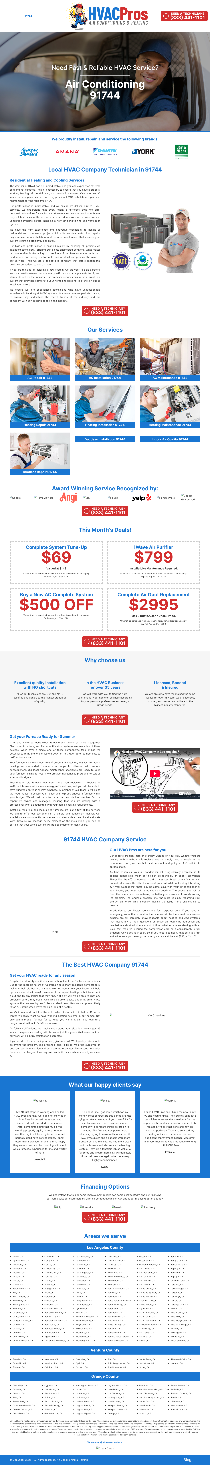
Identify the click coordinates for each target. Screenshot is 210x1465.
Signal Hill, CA (146, 1308)
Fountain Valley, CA (53, 1405)
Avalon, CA (18, 1280)
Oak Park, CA (51, 1367)
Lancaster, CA (83, 1280)
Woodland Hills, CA (180, 1340)
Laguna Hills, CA (84, 1409)
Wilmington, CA (178, 1332)
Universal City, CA (180, 1280)
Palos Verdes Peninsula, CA (121, 1300)
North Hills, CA (115, 1272)
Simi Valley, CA (146, 1363)
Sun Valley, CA (146, 1332)
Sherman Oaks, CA (148, 1300)
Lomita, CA (81, 1296)
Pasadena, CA (115, 1312)
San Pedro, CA (146, 1284)
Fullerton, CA (50, 1409)
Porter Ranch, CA (116, 1332)
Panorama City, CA (117, 1304)
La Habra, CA (82, 1393)
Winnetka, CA (177, 1336)
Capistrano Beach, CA (24, 1405)
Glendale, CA (50, 1300)
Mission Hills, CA (84, 1328)
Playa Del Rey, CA (117, 1324)
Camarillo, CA (19, 1363)
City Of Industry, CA (23, 1340)
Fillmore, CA (19, 1367)
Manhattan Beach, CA (87, 1316)
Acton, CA (18, 1256)
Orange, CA (113, 1413)
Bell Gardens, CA (21, 1296)
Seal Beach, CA (147, 1405)
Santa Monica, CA (148, 1296)
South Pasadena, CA (149, 1320)
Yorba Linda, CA (179, 1409)
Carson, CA (18, 1324)
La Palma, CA (82, 1397)
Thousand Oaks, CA (181, 1359)
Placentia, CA (146, 1385)
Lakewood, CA (83, 1276)
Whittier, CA (176, 1328)
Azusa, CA (18, 1284)
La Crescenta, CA (84, 1256)
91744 (55, 932)
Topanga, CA (177, 1268)
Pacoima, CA (114, 1292)
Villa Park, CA (177, 1401)
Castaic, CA (18, 1328)
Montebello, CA (83, 1336)
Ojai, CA (80, 1363)
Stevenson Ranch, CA (150, 1324)
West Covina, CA (179, 1312)
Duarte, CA (49, 1280)
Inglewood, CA (51, 1336)
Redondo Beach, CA (118, 1340)
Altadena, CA (19, 1268)
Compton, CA (51, 1260)
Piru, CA (112, 1359)
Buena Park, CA (20, 1401)
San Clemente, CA (148, 1393)
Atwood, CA (19, 1393)
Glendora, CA (51, 1304)
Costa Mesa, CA (21, 1413)
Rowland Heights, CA (149, 1264)
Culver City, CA (52, 1268)
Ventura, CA (177, 1363)
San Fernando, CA (148, 1272)
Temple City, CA (179, 1260)
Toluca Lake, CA (179, 1264)
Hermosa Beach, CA (54, 1328)
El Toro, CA (49, 1397)
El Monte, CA (50, 1284)
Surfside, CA (177, 1389)
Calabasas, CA (20, 1312)
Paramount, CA (115, 1308)
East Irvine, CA (51, 1393)
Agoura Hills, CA (21, 1260)
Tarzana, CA (177, 1256)
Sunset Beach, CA (180, 1385)
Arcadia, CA (19, 1272)
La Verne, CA (82, 1268)
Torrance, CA (177, 1272)
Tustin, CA (176, 1397)
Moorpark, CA (51, 1359)
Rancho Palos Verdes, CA (120, 1336)
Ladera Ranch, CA (85, 1401)
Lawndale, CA (83, 1284)
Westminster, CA (179, 1405)
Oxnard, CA (82, 1367)
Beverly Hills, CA (21, 1304)
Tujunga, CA (177, 1276)
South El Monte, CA (148, 1312)
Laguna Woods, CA (117, 1385)
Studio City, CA (147, 1328)
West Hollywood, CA (181, 1320)
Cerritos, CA (19, 1332)
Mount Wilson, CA (116, 1260)
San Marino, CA (147, 1280)
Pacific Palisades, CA (118, 1288)
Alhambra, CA (19, 1264)
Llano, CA (80, 1292)
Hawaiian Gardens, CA (55, 1320)
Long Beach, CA (84, 1300)
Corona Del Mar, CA (22, 1409)
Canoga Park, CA (21, 1316)
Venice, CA (176, 1300)
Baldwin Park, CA (21, 1288)
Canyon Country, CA (23, 1320)
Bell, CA (16, 1292)
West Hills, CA (177, 1316)
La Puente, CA (83, 1264)
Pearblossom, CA (116, 1316)
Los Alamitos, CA (116, 1393)
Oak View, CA (82, 1359)
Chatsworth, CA (20, 1336)
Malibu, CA (81, 1312)
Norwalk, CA (114, 1284)
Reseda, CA (145, 1256)
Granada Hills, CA (53, 1308)
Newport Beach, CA (117, 1405)
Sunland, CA (145, 1336)
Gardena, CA (50, 1296)
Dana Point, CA (51, 1389)
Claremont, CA (51, 1256)
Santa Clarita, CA (147, 1288)
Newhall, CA (114, 1268)
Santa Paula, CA (147, 1359)
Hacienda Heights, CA (55, 1312)
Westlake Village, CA (181, 1324)
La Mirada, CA (83, 1260)
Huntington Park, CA (54, 1332)
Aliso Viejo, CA (20, 1385)
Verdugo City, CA (179, 1304)
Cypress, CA (50, 1385)
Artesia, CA (18, 1276)
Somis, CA (144, 1367)
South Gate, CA (147, 1316)
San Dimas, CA (146, 1268)
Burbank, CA (19, 1308)
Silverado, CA (146, 1409)
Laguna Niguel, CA (85, 1413)
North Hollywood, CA (118, 1276)
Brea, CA (17, 1397)
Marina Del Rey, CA (85, 1320)
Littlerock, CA (82, 1288)
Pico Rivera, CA (115, 1320)
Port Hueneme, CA (117, 1367)
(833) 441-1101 (187, 936)
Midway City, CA (116, 1397)
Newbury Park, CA (53, 1363)
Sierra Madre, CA (147, 1304)
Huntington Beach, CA (87, 1385)
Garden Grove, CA (53, 1413)
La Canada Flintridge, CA (56, 1340)
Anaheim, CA (19, 1389)
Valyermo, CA (177, 1292)
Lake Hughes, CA (84, 1272)
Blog (187, 1459)
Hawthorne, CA (51, 1324)
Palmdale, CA (114, 1296)
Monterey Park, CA (85, 1340)
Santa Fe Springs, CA (149, 1292)
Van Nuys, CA (177, 1296)
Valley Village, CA (179, 1288)
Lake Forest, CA (115, 1389)
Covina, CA (49, 1264)
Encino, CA (49, 1292)
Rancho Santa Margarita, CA (153, 1389)
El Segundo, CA (52, 1288)
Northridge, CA (115, 1280)
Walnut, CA (176, 1308)
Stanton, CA (145, 1413)
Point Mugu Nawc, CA (119, 1363)
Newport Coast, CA (117, 1409)
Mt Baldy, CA (114, 1264)
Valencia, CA (177, 1284)
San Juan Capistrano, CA (151, 1397)
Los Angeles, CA (84, 1304)
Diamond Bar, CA (52, 1272)
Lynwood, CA (82, 1308)
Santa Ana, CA (146, 1401)
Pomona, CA (114, 1328)
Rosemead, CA (146, 1260)
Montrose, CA (114, 1256)
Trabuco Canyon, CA (181, 1393)
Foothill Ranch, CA (53, 1401)
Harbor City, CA (52, 1316)
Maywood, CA (83, 1324)
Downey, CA (50, 1276)
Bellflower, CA (19, 1300)
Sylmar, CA (144, 1340)
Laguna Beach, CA (85, 1405)
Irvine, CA (81, 1389)
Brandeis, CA (19, 1359)
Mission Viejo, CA (116, 1401)
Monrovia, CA (82, 1332)
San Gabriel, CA (147, 1276)
